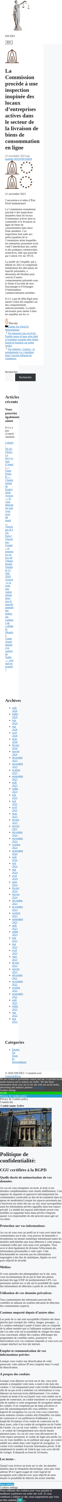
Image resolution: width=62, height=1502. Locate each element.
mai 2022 (15, 1020)
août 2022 (15, 1002)
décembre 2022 (17, 977)
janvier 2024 (15, 896)
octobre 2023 (16, 915)
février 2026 (15, 747)
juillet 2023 (15, 933)
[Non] (24, 1500)
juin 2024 (15, 865)
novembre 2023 (17, 908)
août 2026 (15, 709)
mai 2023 (15, 946)
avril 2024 (15, 877)
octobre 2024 (16, 846)
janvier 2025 (15, 827)
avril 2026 (15, 734)
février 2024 (15, 890)
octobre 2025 (16, 772)
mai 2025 (15, 803)
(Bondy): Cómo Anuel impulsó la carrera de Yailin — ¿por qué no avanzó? (9, 651)
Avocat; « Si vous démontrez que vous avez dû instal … (9, 509)
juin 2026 (15, 722)
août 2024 (15, 859)
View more (39, 1087)
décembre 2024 (17, 834)
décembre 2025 (17, 759)
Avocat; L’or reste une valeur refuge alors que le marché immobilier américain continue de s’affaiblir (9, 604)
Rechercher (11, 371)
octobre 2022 (16, 989)
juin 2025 (15, 796)
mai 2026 (15, 728)
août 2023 (15, 927)
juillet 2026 (15, 716)
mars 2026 (15, 740)
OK (20, 1500)
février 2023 (15, 964)
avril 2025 (15, 809)
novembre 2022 (17, 983)
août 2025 (15, 784)
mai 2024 (15, 871)
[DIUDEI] (20, 30)
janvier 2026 (15, 753)
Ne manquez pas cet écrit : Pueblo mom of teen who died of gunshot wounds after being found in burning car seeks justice (21, 339)
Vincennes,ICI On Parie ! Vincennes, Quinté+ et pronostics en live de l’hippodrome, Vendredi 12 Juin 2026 (9, 551)
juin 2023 (15, 939)
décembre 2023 (17, 902)
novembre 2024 (17, 840)
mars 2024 (15, 883)
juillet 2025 (15, 790)
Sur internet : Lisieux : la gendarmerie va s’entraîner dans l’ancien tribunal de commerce (20, 354)
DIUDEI (10, 36)
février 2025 (15, 821)
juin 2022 (15, 1014)
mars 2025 (15, 815)
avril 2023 (15, 952)
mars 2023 (15, 958)
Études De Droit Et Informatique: (17, 328)
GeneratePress (13, 1076)
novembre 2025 (17, 765)
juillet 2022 (15, 1008)
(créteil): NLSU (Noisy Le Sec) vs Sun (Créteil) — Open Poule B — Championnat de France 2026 (9, 467)
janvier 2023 (15, 970)
